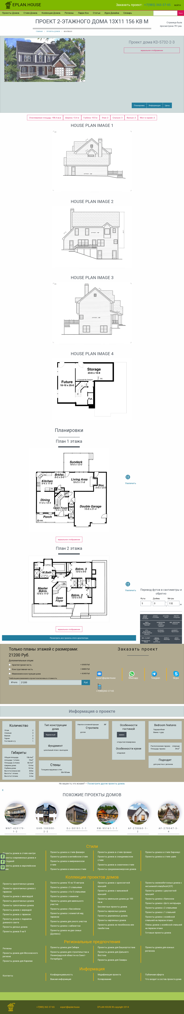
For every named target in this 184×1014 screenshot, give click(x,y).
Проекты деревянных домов (113, 915)
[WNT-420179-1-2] (15, 814)
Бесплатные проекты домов (112, 906)
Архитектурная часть (22, 665)
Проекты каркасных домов (112, 911)
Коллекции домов (51, 13)
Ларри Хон (83, 13)
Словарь (127, 13)
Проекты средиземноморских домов (117, 869)
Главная (39, 31)
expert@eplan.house (106, 678)
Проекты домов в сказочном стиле (116, 864)
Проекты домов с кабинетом (65, 926)
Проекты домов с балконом (159, 899)
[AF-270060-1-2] (138, 814)
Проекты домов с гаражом (17, 914)
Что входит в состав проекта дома (163, 979)
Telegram (155, 678)
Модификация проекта (109, 974)
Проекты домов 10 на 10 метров (67, 882)
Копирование (104, 979)
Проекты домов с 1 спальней (160, 912)
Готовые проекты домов (158, 932)
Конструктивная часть (22, 669)
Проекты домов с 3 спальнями (66, 887)
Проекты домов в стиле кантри (19, 853)
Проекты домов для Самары (112, 960)
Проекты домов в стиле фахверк (67, 852)
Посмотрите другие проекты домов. (106, 783)
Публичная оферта (154, 974)
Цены (167, 105)
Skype (176, 678)
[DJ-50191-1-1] (76, 814)
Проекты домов (10, 13)
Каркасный (50, 734)
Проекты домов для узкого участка (68, 921)
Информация (155, 105)
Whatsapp (133, 678)
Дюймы (156, 598)
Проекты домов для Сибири (64, 947)
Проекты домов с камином (64, 896)
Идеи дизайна (112, 13)
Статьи (96, 13)
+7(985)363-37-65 (105, 691)
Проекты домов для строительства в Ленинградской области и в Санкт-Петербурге (69, 955)
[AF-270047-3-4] (168, 814)
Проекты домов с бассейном (65, 909)
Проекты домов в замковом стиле (68, 869)
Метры (171, 598)
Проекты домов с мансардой (18, 896)
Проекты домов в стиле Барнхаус (162, 852)
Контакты (8, 975)
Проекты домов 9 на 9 (14, 931)
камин (121, 734)
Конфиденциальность (61, 974)
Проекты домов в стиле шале (160, 856)
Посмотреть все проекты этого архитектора (69, 637)
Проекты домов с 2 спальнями (161, 908)
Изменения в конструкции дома (26, 674)
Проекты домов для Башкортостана (116, 947)
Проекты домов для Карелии (17, 961)
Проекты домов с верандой (17, 910)
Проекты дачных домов (15, 927)
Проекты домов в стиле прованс (115, 852)
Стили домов (30, 13)
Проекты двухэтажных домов (18, 901)
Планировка (139, 105)
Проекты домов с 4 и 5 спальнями (67, 891)
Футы (142, 598)
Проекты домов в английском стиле (69, 856)
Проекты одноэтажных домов (18, 884)
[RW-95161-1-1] (107, 814)
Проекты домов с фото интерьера (163, 903)
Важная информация (60, 979)
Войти (177, 5)
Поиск (181, 13)
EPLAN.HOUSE (26, 4)
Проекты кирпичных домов (112, 920)
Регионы (69, 13)
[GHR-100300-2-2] (46, 814)
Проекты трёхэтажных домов (18, 905)
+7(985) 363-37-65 (157, 5)
